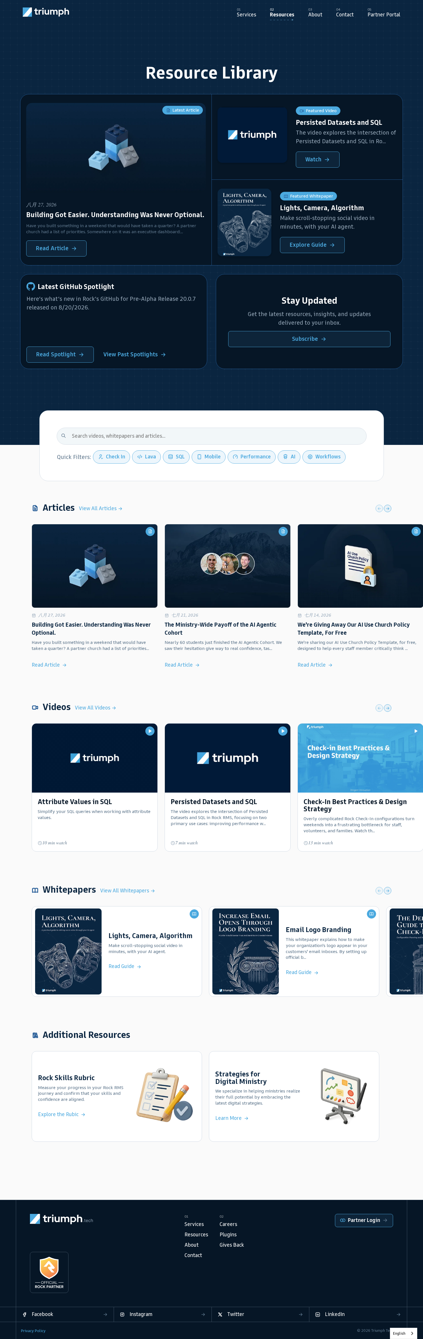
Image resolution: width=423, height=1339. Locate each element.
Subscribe (305, 338)
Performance (256, 457)
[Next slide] (387, 508)
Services (194, 1224)
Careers (228, 1224)
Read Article (52, 248)
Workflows (328, 457)
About (191, 1245)
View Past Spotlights (130, 354)
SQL (180, 457)
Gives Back (232, 1245)
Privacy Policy (33, 1330)
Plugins (228, 1234)
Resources (196, 1234)
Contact (193, 1255)
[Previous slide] (379, 508)
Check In (115, 457)
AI (293, 457)
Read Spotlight (56, 354)
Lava (150, 457)
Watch (313, 159)
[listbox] (403, 1333)
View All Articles (98, 508)
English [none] (399, 1333)
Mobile (213, 457)
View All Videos (93, 708)
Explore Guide (308, 244)
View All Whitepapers (125, 890)
